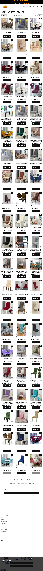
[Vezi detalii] (2, 28)
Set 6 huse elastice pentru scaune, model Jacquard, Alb (21, 272)
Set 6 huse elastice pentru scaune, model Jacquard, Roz (21, 403)
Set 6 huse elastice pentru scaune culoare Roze (36, 468)
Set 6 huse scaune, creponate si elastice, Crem (21, 381)
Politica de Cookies (4, 509)
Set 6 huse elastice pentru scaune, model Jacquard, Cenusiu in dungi (21, 250)
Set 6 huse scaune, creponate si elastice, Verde (36, 359)
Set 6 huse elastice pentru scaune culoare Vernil (36, 272)
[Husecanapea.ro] (6, 6)
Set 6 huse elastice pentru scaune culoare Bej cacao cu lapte (35, 53)
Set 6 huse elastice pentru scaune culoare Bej (7, 53)
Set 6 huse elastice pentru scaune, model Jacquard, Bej (21, 163)
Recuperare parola (4, 546)
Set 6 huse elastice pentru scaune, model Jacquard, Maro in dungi (7, 206)
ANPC (2, 535)
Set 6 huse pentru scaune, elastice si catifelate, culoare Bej (35, 75)
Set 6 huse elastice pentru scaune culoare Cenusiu (21, 119)
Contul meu (3, 543)
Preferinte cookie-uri (21, 568)
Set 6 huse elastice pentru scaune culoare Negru (21, 75)
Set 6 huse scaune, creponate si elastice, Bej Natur (7, 184)
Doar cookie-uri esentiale (21, 566)
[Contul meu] (30, 6)
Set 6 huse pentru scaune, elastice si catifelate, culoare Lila (7, 403)
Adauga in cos (7, 36)
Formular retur (3, 502)
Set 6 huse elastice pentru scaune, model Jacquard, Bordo (21, 294)
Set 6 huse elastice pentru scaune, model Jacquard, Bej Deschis (35, 228)
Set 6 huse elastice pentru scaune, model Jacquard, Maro (21, 206)
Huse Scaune (3, 9)
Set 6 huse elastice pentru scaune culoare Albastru (36, 184)
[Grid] (41, 15)
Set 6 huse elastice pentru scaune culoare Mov (36, 97)
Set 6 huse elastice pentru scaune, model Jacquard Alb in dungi (36, 250)
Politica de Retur (3, 511)
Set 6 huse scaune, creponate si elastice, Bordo (7, 381)
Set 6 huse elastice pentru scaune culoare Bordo (7, 75)
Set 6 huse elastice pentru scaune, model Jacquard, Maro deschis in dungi (21, 315)
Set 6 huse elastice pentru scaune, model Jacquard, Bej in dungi (21, 53)
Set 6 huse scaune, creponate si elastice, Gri (21, 359)
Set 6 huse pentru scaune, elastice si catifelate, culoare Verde (21, 141)
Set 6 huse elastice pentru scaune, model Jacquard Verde (7, 425)
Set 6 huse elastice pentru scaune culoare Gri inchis (21, 32)
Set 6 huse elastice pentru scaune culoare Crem (36, 32)
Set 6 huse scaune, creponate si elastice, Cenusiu (7, 272)
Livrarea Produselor (4, 523)
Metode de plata (4, 521)
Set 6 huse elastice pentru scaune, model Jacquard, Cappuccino (7, 446)
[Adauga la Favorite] (12, 28)
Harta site (2, 533)
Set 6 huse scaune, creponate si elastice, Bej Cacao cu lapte (36, 141)
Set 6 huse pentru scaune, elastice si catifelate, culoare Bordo (7, 315)
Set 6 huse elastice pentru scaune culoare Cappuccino (7, 228)
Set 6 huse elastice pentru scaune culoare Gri (7, 163)
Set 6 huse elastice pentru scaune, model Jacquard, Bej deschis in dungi (35, 315)
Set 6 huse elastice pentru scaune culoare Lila (7, 359)
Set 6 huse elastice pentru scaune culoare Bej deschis (7, 294)
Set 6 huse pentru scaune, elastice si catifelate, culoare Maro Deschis (21, 184)
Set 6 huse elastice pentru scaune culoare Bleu (7, 468)
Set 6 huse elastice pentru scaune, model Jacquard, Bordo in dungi (36, 294)
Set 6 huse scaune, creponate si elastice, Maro (36, 206)
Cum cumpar (3, 517)
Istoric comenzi (3, 548)
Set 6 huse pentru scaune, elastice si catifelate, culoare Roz (21, 425)
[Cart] (34, 6)
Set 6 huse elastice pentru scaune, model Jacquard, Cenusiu (36, 337)
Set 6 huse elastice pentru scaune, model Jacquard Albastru (21, 468)
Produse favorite (3, 550)
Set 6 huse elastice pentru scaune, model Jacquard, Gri (7, 337)
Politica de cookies (13, 559)
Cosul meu (3, 519)
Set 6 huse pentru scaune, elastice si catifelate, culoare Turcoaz (35, 403)
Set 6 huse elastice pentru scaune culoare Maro (7, 32)
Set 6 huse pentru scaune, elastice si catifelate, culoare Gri (35, 119)
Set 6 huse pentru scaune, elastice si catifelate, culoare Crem (21, 228)
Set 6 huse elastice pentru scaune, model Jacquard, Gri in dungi (7, 119)
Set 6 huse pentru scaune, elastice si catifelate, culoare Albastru (21, 446)
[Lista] (39, 15)
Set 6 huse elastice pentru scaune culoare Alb (21, 97)
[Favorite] (24, 6)
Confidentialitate (4, 507)
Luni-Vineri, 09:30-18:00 (21, 3)
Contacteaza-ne (4, 529)
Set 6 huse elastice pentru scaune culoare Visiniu (7, 97)
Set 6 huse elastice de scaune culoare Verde (36, 381)
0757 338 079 (24, 1)
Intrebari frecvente (4, 531)
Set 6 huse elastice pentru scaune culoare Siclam (36, 446)
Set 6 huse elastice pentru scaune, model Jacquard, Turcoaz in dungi (21, 337)
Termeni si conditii (4, 505)
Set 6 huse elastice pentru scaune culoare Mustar (7, 141)
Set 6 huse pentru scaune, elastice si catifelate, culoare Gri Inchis (35, 163)
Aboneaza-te (21, 493)
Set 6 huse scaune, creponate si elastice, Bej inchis (36, 425)
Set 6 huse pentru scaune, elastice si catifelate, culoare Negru (7, 250)
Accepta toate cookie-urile (21, 563)
